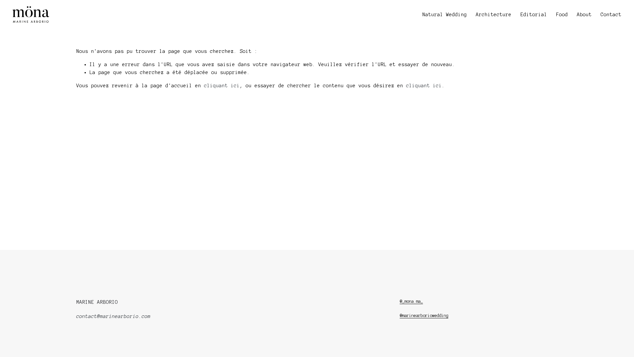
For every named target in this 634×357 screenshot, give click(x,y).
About (584, 14)
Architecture (493, 14)
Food (562, 14)
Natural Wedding (444, 14)
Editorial (533, 14)
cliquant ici (222, 85)
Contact (611, 14)
